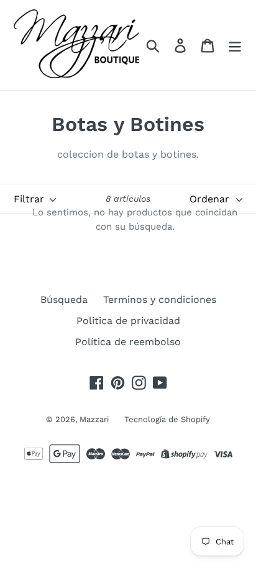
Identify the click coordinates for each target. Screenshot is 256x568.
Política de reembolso (128, 342)
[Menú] (235, 45)
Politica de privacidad (128, 321)
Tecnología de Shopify (167, 419)
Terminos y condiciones (159, 299)
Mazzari (94, 419)
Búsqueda (64, 299)
